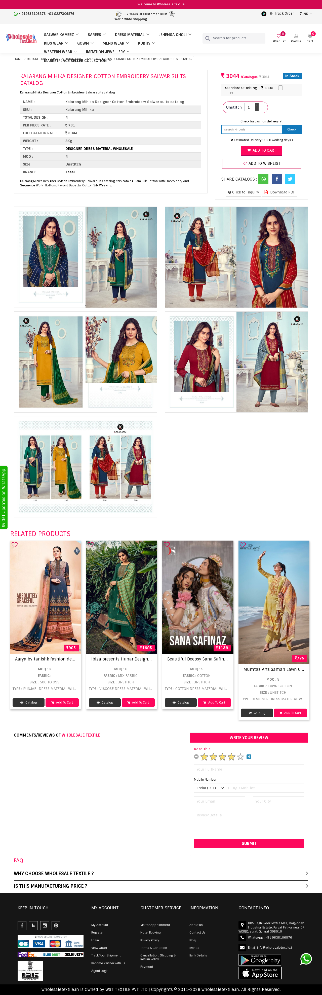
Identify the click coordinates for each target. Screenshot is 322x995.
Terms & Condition (153, 948)
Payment (146, 967)
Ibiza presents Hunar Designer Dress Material (136, 659)
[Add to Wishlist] (15, 545)
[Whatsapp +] (263, 179)
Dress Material (130, 35)
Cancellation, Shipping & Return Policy (158, 957)
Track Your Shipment (106, 955)
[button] (296, 38)
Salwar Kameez (59, 35)
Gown (83, 43)
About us (196, 925)
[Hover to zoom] (85, 257)
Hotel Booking (150, 933)
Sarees (94, 35)
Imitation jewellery (105, 52)
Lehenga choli (172, 35)
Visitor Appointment (155, 925)
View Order (99, 948)
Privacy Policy (149, 940)
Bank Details (198, 955)
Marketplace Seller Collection (75, 60)
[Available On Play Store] (263, 13)
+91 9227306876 (60, 14)
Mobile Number (205, 779)
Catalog (31, 703)
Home (18, 59)
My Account (99, 925)
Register (97, 933)
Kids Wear (53, 43)
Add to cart (264, 150)
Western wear (58, 52)
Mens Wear (113, 43)
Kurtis (144, 43)
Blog (192, 940)
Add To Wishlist (264, 163)
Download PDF (282, 192)
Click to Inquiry (245, 192)
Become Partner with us (108, 963)
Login (95, 940)
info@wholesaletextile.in (275, 948)
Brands (194, 948)
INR (305, 14)
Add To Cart (64, 703)
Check (291, 129)
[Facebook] (277, 179)
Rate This (202, 749)
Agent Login (99, 971)
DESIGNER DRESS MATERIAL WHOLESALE (99, 148)
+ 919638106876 (32, 14)
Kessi (70, 172)
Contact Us (197, 933)
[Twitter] (290, 179)
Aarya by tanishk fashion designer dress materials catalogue (76, 659)
